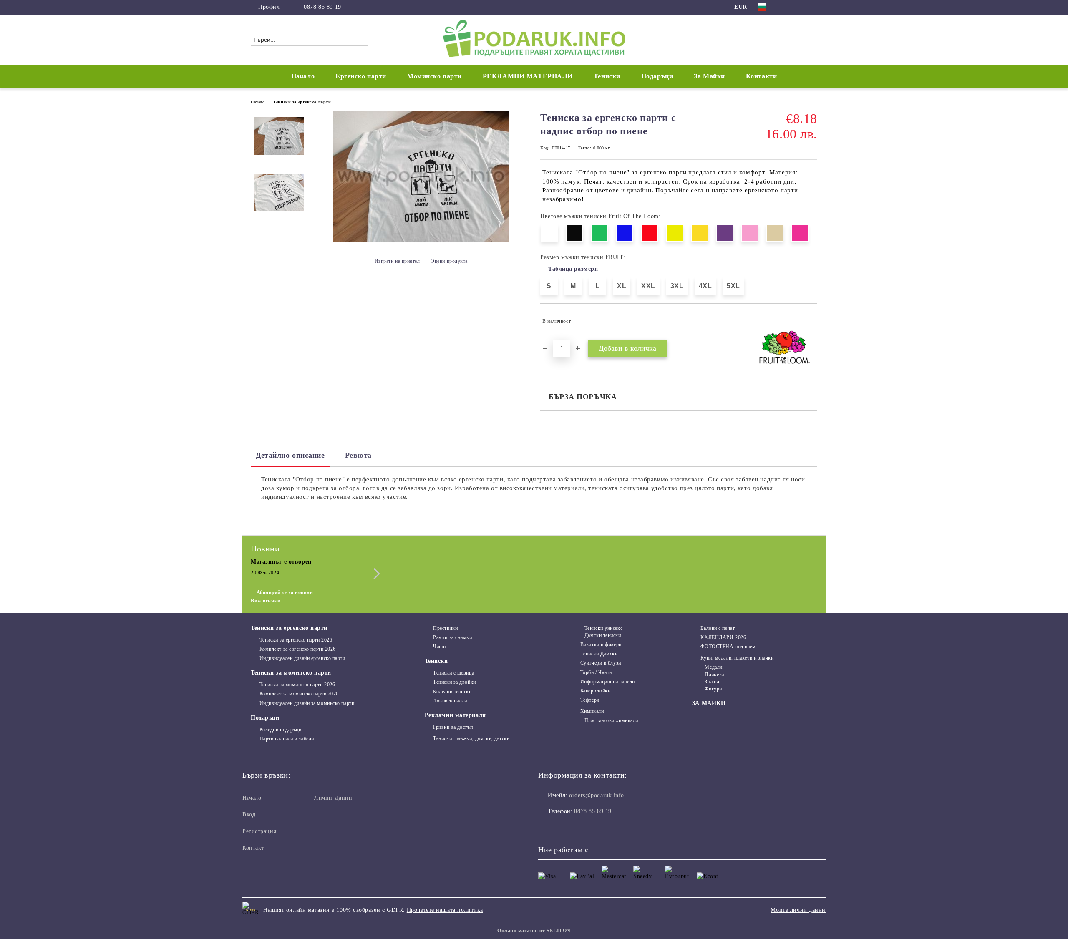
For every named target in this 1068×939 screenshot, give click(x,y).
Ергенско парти (360, 76)
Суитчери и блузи (600, 663)
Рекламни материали (455, 715)
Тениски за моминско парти (291, 673)
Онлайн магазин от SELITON (534, 931)
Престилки (445, 628)
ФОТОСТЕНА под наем (728, 646)
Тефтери (589, 700)
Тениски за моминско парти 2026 (297, 684)
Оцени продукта (449, 261)
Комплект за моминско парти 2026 (299, 694)
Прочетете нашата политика (445, 910)
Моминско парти (434, 76)
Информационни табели (607, 682)
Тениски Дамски (598, 654)
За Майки (709, 76)
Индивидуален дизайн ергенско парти (302, 658)
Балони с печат (717, 628)
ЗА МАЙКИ (708, 703)
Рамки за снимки (452, 637)
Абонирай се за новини (285, 592)
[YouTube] (812, 7)
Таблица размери (573, 269)
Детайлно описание (290, 455)
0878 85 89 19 (322, 7)
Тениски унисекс (603, 628)
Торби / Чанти (596, 672)
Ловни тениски (450, 701)
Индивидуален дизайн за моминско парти (306, 703)
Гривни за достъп (453, 727)
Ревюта (358, 455)
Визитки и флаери (601, 644)
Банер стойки (595, 691)
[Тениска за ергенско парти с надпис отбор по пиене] (421, 240)
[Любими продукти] (796, 39)
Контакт (253, 848)
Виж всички (266, 601)
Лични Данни (333, 798)
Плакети (714, 674)
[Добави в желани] (811, 321)
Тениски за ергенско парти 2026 (295, 640)
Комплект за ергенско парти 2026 (297, 649)
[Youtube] (581, 828)
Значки (712, 682)
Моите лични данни (798, 910)
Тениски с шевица (453, 673)
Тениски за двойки (454, 682)
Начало (303, 76)
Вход (248, 814)
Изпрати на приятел (397, 261)
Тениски (436, 661)
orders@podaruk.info (596, 795)
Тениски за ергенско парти (302, 102)
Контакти (761, 76)
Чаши (439, 646)
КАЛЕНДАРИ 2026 (723, 637)
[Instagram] (800, 7)
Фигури (713, 689)
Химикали (592, 711)
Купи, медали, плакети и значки (736, 658)
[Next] (374, 573)
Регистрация (259, 831)
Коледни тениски (452, 692)
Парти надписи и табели (286, 739)
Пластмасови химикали (611, 720)
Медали (713, 667)
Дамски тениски (602, 635)
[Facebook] (787, 7)
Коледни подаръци (280, 730)
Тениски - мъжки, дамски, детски (471, 738)
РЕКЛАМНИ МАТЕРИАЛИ (528, 76)
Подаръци (265, 718)
